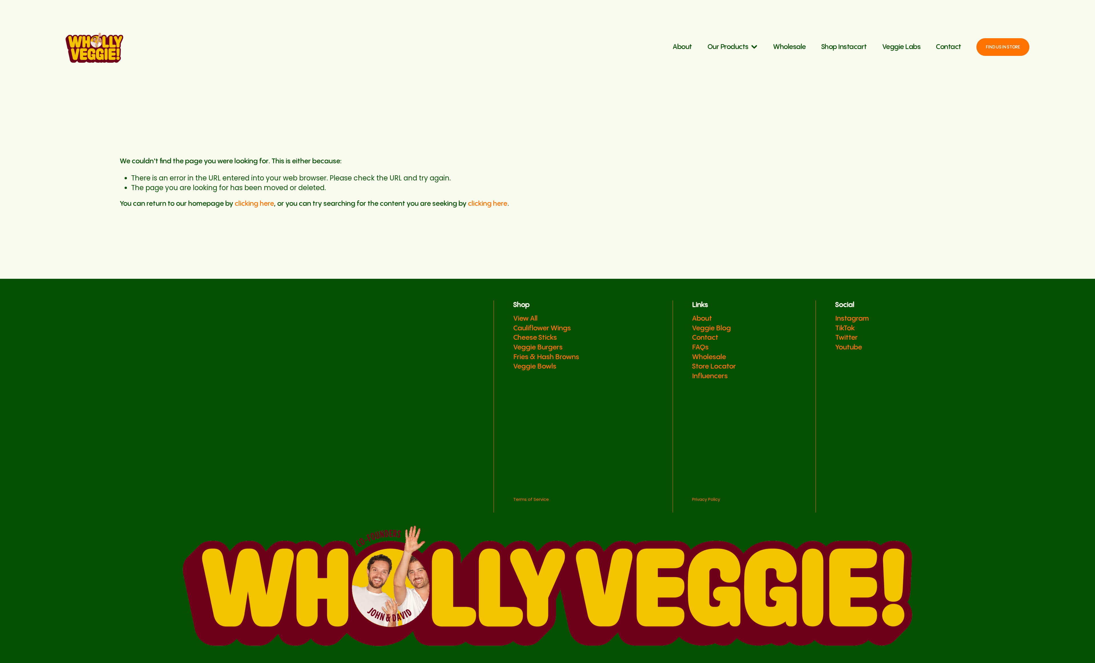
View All (525, 318)
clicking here (254, 204)
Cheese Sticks (535, 337)
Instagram (852, 318)
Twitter (846, 337)
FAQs (700, 347)
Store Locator (714, 366)
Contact (948, 47)
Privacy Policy (706, 499)
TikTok (845, 328)
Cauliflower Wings (542, 328)
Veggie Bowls (534, 366)
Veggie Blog (711, 328)
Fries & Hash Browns (546, 357)
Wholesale (789, 47)
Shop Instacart (844, 47)
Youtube (848, 347)
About (682, 47)
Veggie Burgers (538, 347)
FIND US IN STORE (1003, 47)
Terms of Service (531, 499)
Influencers (710, 376)
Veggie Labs (901, 47)
